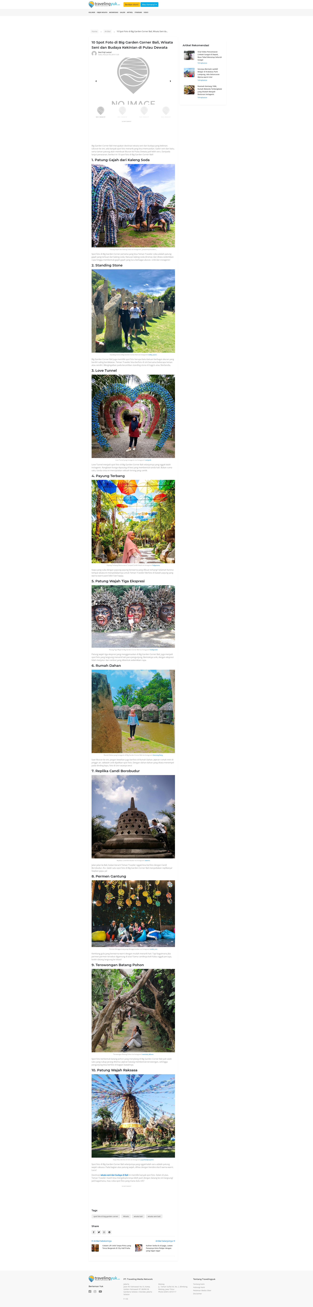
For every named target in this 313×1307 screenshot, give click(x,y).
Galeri (122, 12)
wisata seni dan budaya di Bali (114, 1175)
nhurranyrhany (158, 755)
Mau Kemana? (149, 4)
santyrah (148, 460)
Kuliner (92, 12)
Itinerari (138, 12)
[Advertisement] (136, 133)
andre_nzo (153, 949)
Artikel (130, 12)
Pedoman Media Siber (202, 1290)
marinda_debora (147, 1054)
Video (146, 12)
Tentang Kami (199, 1284)
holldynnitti (153, 650)
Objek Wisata (102, 12)
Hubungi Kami (199, 1287)
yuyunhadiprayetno (147, 1160)
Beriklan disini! (131, 4)
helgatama (156, 565)
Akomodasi (113, 12)
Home (94, 31)
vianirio (147, 860)
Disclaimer (197, 1293)
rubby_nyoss (152, 355)
